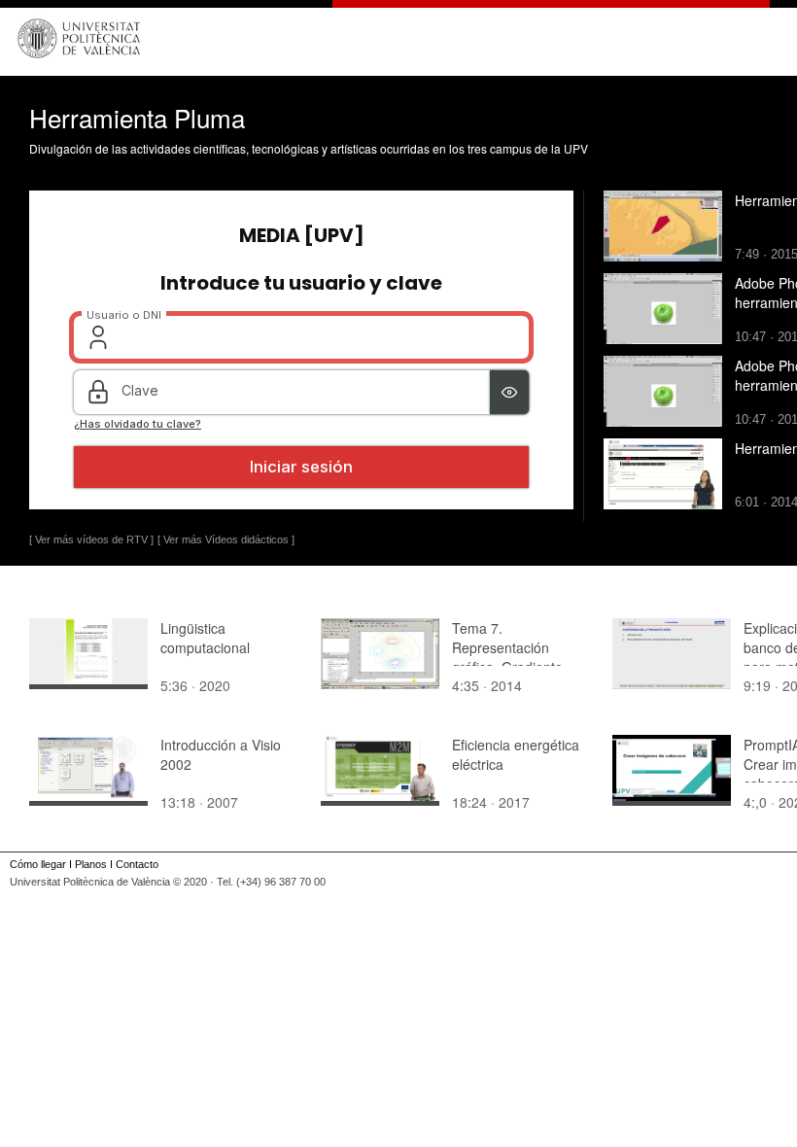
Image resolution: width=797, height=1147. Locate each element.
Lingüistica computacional (205, 637)
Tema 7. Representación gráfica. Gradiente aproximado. (507, 657)
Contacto (137, 864)
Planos (91, 864)
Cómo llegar (38, 864)
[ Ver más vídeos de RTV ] (91, 539)
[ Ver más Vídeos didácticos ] (226, 539)
